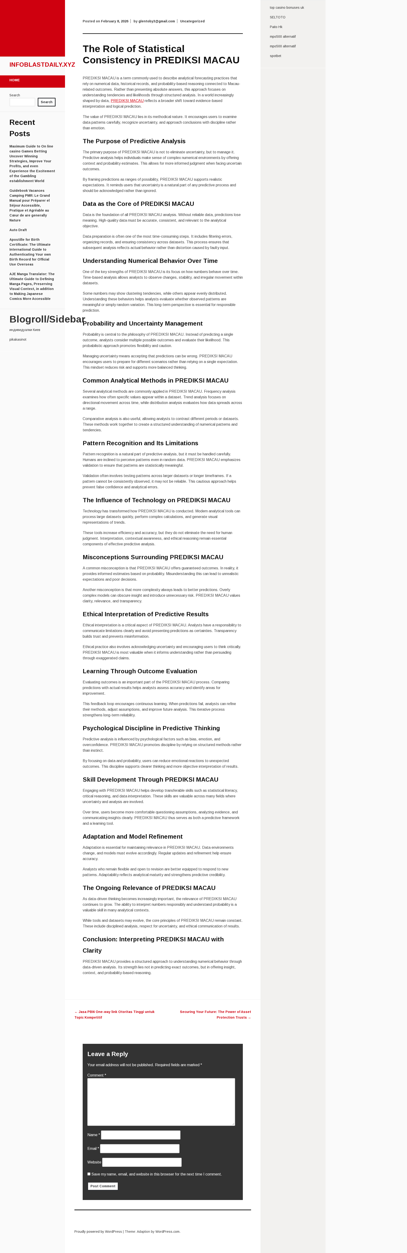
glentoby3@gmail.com (156, 21)
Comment (96, 1075)
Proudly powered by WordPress (98, 1231)
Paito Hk (276, 27)
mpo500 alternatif (283, 36)
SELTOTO (277, 17)
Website (94, 1162)
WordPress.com (167, 1231)
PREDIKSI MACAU (127, 101)
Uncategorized (192, 21)
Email (93, 1149)
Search (14, 95)
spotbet (275, 56)
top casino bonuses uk (287, 7)
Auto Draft (18, 230)
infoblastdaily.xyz (42, 64)
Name (93, 1135)
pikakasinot (17, 339)
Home (14, 80)
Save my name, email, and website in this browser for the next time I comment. (156, 1174)
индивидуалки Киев (24, 330)
